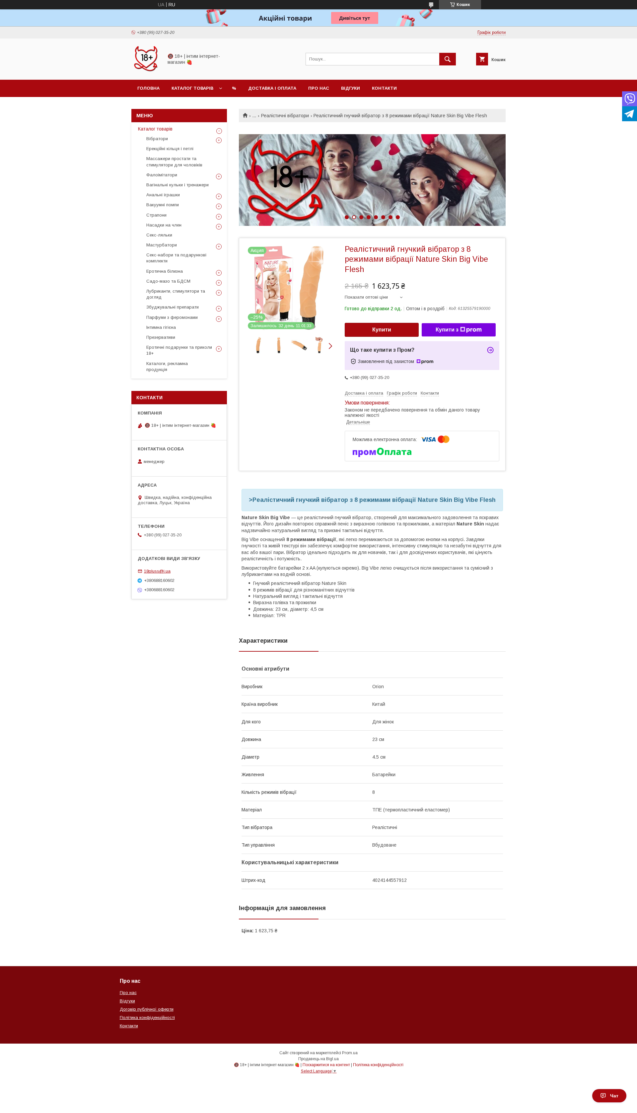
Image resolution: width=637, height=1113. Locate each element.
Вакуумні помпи (162, 204)
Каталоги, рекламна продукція (167, 366)
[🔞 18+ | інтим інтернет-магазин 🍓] (145, 71)
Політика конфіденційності (147, 1017)
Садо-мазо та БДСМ (168, 281)
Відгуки (350, 88)
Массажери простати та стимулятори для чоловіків (174, 161)
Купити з (447, 329)
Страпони (156, 215)
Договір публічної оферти (147, 1009)
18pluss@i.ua (157, 571)
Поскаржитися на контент (326, 1065)
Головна (148, 88)
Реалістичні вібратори (285, 115)
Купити (381, 329)
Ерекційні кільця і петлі (169, 148)
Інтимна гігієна (161, 327)
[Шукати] (447, 59)
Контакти (384, 88)
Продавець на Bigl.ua (318, 1059)
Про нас (318, 88)
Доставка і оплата (272, 88)
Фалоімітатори (161, 174)
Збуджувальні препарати (172, 307)
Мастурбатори (161, 244)
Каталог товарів (192, 88)
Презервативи (160, 337)
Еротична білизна (164, 271)
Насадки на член (163, 225)
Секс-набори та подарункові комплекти (176, 257)
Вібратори (157, 138)
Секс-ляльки (159, 234)
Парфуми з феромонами (172, 317)
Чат (614, 1095)
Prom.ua (350, 1053)
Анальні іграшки (163, 194)
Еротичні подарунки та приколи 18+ (179, 350)
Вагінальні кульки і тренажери (177, 184)
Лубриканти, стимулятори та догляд (175, 294)
